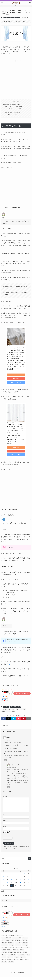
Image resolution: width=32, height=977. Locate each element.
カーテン (5, 709)
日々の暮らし (5, 17)
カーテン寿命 (11, 709)
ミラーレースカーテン (20, 709)
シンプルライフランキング (7, 926)
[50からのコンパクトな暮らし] (16, 3)
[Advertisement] (16, 78)
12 (11, 879)
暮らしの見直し (12, 954)
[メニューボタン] (2, 3)
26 (11, 885)
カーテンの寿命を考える (14, 112)
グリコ (8, 664)
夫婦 (4, 949)
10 (3, 879)
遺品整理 (11, 961)
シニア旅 (25, 942)
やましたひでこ (17, 937)
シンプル (4, 945)
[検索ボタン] (30, 3)
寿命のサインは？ (12, 115)
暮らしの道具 (21, 954)
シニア (18, 942)
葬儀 (21, 959)
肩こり (16, 959)
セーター (18, 945)
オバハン (24, 940)
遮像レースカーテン (6, 711)
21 (20, 882)
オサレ (17, 940)
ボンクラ (25, 945)
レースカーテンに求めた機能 (15, 106)
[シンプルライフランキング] (5, 924)
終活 (4, 959)
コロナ (4, 942)
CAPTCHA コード (7, 836)
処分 (22, 947)
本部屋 (4, 957)
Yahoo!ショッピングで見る (16, 382)
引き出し (15, 949)
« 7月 (2, 891)
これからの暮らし (6, 937)
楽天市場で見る (16, 378)
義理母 (9, 959)
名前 (4, 815)
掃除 (19, 952)
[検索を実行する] (29, 858)
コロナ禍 (11, 942)
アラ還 (25, 937)
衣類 (26, 959)
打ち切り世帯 (12, 952)
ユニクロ (11, 947)
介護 (17, 947)
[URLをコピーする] (28, 718)
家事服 (9, 949)
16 (28, 879)
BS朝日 (4, 935)
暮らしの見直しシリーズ (14, 17)
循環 (22, 949)
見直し (4, 961)
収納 (28, 947)
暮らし (4, 954)
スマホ (11, 945)
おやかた (19, 935)
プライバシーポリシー (12, 972)
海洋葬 (16, 957)
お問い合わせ (21, 972)
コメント (5, 796)
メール (5, 820)
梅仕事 (10, 957)
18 (7, 882)
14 (20, 879)
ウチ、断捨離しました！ (8, 940)
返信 (5, 760)
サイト (4, 826)
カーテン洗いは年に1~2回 (12, 104)
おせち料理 (12, 935)
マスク (4, 947)
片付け (22, 957)
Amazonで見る (16, 374)
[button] (3, 718)
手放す (4, 952)
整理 (25, 952)
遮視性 (13, 711)
